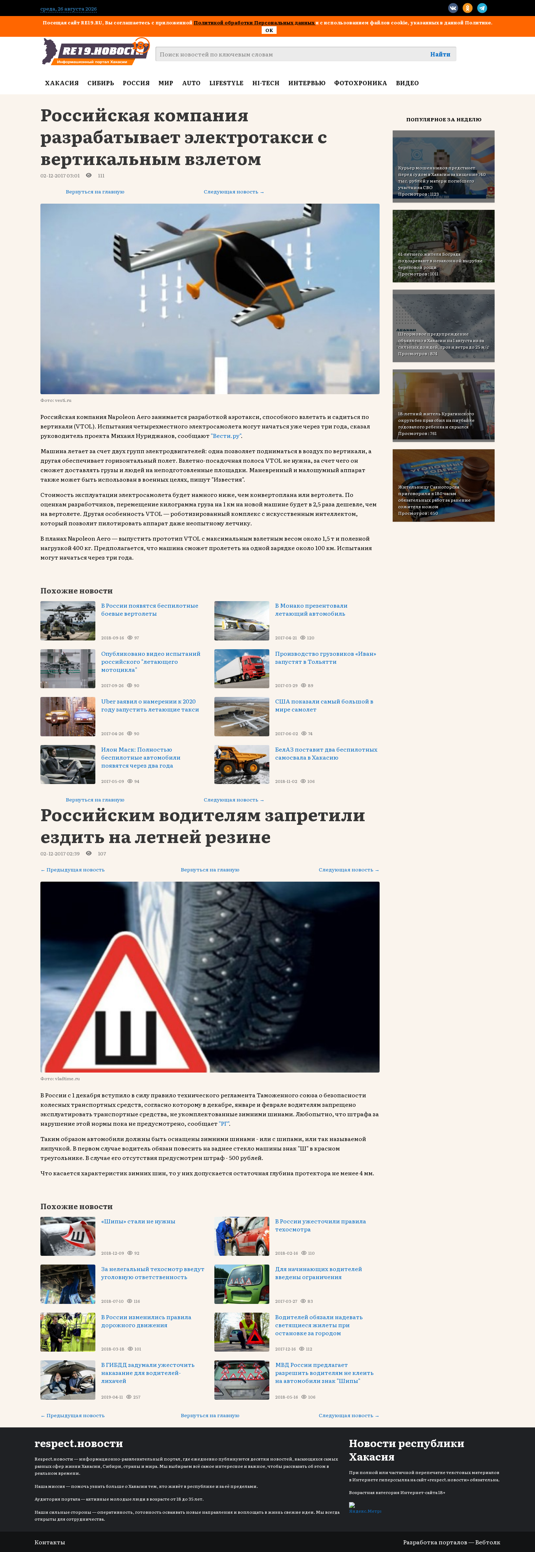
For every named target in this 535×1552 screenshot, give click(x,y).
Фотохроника (360, 82)
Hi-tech (266, 82)
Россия (136, 82)
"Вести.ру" (226, 435)
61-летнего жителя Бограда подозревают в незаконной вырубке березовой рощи (440, 260)
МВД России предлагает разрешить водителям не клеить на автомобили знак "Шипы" (324, 1372)
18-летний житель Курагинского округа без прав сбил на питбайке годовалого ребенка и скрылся (436, 420)
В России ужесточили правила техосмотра (320, 1225)
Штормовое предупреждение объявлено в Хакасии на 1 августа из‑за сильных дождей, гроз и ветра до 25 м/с (443, 340)
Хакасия (62, 82)
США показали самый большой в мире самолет (324, 705)
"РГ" (224, 1123)
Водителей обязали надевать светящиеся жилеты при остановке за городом (319, 1325)
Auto (191, 82)
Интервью (306, 82)
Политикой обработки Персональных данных (255, 22)
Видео (407, 82)
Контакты (50, 1541)
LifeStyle (226, 82)
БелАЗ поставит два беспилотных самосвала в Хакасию (326, 753)
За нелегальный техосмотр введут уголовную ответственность (153, 1273)
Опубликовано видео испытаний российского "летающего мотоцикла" (151, 661)
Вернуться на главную (95, 191)
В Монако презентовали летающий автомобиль (311, 609)
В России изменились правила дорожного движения (146, 1321)
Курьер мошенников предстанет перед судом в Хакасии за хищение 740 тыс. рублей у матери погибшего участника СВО (442, 177)
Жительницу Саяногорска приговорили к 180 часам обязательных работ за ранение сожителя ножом (434, 496)
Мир (165, 82)
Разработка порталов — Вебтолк (451, 1541)
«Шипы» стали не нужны (138, 1221)
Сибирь (100, 82)
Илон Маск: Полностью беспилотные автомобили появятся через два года (141, 757)
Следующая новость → (234, 191)
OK (269, 30)
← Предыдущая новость (72, 869)
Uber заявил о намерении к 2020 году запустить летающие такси (150, 705)
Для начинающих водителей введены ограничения (318, 1273)
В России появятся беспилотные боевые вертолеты (149, 609)
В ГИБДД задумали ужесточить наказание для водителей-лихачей (148, 1372)
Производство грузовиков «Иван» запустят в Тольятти (325, 657)
